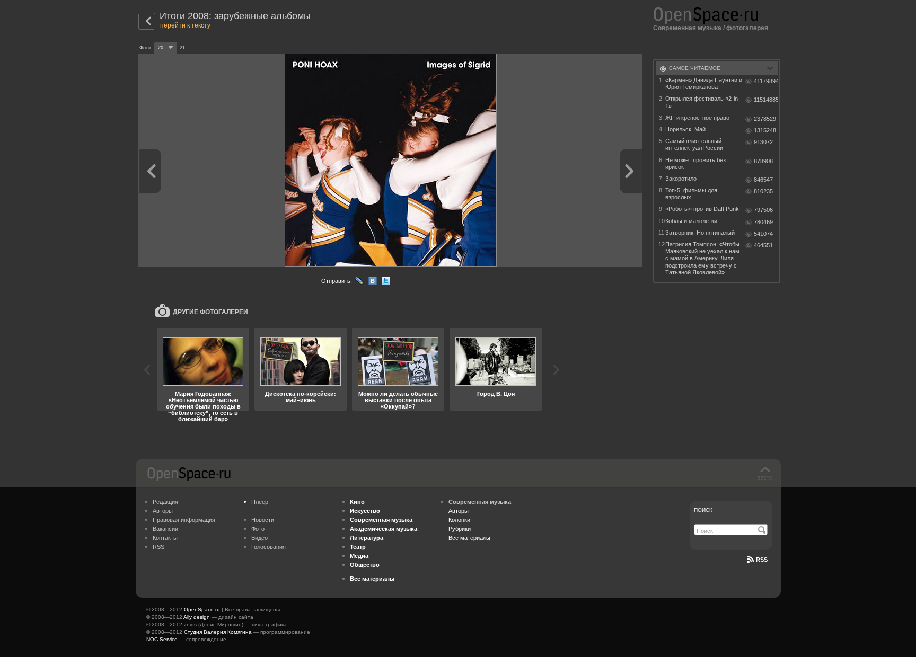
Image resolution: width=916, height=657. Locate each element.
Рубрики (459, 529)
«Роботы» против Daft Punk (702, 209)
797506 (763, 210)
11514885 (766, 99)
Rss (762, 559)
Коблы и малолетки (691, 221)
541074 (763, 233)
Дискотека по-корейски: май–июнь (300, 396)
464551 (763, 245)
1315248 (765, 130)
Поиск (703, 510)
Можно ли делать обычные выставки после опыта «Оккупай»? (398, 400)
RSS (158, 547)
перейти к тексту (185, 25)
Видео (259, 538)
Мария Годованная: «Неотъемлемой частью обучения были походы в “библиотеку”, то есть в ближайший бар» (203, 406)
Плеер (259, 502)
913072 (763, 142)
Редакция (165, 502)
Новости (262, 520)
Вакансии (165, 529)
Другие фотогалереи (210, 312)
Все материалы (469, 538)
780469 (763, 222)
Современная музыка (687, 28)
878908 (763, 161)
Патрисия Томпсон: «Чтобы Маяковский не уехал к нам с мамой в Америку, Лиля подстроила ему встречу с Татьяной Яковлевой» (702, 258)
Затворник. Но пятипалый (700, 232)
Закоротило (681, 178)
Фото (258, 529)
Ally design (196, 617)
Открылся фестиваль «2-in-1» (702, 102)
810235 (763, 191)
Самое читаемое (694, 68)
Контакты (165, 538)
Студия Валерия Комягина (218, 632)
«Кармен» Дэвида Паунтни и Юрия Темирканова (703, 83)
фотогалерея (747, 28)
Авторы (163, 511)
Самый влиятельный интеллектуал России (694, 144)
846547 (763, 179)
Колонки (459, 520)
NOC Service (162, 639)
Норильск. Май (685, 129)
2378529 (765, 119)
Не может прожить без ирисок (695, 163)
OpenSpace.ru (202, 609)
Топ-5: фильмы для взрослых (691, 193)
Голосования (268, 547)
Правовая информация (184, 520)
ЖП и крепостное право (697, 117)
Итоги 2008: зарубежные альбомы (235, 16)
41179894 (766, 81)
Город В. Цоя (496, 393)
